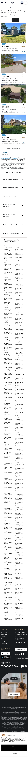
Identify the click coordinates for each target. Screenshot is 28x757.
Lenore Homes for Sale (19, 270)
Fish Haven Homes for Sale (8, 471)
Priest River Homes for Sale (19, 454)
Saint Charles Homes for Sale (19, 499)
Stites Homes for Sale (18, 544)
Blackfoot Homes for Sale (8, 291)
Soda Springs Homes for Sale (19, 529)
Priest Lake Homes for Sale (19, 450)
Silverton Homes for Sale (19, 521)
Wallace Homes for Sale (19, 585)
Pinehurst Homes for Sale (19, 416)
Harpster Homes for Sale (8, 531)
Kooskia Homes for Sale (19, 250)
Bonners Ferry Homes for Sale (8, 310)
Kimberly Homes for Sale (8, 619)
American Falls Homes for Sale (8, 254)
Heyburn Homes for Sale (8, 554)
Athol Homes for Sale (8, 272)
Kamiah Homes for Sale (8, 607)
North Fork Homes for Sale (19, 367)
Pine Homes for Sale (19, 412)
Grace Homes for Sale (7, 505)
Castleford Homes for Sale (8, 344)
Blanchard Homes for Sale (8, 295)
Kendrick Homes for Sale (8, 615)
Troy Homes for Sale (19, 574)
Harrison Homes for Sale (8, 535)
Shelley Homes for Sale (19, 510)
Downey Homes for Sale (8, 426)
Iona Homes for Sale (8, 589)
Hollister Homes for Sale (8, 558)
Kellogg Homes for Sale (8, 611)
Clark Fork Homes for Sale (8, 359)
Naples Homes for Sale (19, 349)
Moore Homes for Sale (18, 322)
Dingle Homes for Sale (7, 411)
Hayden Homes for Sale (8, 543)
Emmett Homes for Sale (8, 453)
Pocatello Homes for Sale (19, 424)
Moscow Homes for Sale (19, 326)
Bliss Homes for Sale (8, 299)
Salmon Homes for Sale (19, 502)
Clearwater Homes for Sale (8, 362)
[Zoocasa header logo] (7, 3)
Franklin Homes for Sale (8, 475)
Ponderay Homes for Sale (19, 431)
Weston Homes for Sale (19, 604)
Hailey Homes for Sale (7, 524)
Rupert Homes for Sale (19, 487)
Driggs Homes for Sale (7, 430)
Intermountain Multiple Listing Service (9, 158)
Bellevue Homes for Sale (8, 287)
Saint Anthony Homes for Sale (19, 495)
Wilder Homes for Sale (19, 611)
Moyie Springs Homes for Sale (19, 334)
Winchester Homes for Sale (19, 615)
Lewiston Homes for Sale (19, 274)
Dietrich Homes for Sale (8, 407)
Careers (3, 636)
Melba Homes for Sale (18, 296)
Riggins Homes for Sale (19, 476)
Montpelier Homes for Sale (19, 319)
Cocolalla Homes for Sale (8, 366)
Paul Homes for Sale (19, 397)
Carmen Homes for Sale (8, 336)
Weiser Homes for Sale (19, 592)
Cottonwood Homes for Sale (8, 381)
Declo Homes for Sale (7, 404)
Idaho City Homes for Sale (8, 574)
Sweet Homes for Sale (19, 559)
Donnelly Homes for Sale (8, 419)
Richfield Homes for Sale (19, 469)
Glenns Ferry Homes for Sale (8, 498)
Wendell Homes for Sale (19, 596)
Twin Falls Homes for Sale (19, 577)
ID (12, 148)
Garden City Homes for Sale (8, 483)
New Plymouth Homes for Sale (19, 356)
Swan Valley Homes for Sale (19, 555)
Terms (5, 741)
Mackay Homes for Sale (19, 281)
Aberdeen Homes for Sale (8, 246)
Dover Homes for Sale (7, 423)
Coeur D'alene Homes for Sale (8, 374)
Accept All (14, 746)
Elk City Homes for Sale (8, 445)
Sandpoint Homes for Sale (19, 506)
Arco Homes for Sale (8, 261)
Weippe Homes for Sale (19, 589)
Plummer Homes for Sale (19, 420)
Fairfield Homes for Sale (8, 456)
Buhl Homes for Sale (8, 317)
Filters (16, 20)
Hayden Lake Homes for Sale (8, 546)
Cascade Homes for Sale (8, 340)
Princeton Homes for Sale (19, 457)
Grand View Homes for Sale (8, 509)
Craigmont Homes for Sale (8, 389)
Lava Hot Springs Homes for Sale (19, 266)
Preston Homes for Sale (19, 446)
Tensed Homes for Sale (19, 566)
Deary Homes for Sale (7, 400)
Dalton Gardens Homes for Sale (8, 396)
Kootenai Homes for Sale (19, 254)
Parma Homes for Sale (19, 394)
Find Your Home (14, 694)
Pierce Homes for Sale (18, 409)
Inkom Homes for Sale (7, 585)
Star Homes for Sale (19, 540)
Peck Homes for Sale (19, 405)
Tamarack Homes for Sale (19, 562)
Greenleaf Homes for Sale (8, 516)
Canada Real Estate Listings (5, 663)
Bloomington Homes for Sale (8, 302)
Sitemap (3, 641)
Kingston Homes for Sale (19, 246)
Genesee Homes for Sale (8, 490)
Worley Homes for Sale (19, 619)
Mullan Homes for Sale (19, 337)
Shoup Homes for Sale (18, 517)
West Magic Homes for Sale (19, 600)
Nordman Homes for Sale (19, 364)
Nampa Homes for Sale (19, 345)
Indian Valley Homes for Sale (8, 581)
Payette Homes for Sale (19, 401)
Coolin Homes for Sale (7, 377)
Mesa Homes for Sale (18, 307)
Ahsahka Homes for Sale (8, 250)
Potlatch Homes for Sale (19, 439)
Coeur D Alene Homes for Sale (8, 370)
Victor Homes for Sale (18, 581)
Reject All (14, 750)
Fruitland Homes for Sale (8, 479)
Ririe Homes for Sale (19, 480)
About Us (3, 638)
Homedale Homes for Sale (8, 561)
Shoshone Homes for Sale (19, 514)
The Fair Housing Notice (19, 727)
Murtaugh (17, 148)
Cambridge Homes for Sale (8, 329)
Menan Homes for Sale (19, 300)
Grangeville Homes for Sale (8, 513)
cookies (6, 737)
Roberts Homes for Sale (19, 484)
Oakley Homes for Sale (19, 371)
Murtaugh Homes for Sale (19, 341)
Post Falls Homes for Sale (19, 435)
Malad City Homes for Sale (19, 285)
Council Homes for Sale (7, 385)
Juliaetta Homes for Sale (8, 604)
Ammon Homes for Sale (8, 257)
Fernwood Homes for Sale (8, 460)
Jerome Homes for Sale (7, 600)
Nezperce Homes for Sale (19, 360)
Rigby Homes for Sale (18, 472)
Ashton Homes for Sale (7, 269)
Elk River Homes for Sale (8, 449)
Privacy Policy (4, 634)
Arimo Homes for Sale (7, 265)
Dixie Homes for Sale (8, 415)
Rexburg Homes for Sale (19, 465)
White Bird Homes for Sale (19, 607)
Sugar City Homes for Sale (19, 547)
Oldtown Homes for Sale (19, 375)
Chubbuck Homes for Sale (8, 355)
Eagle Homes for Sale (7, 438)
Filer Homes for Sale (8, 464)
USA (8, 148)
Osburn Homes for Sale (19, 382)
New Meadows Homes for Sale (19, 352)
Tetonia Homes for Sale (19, 570)
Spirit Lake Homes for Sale (19, 532)
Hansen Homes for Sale (8, 528)
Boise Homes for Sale (7, 306)
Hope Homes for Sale (8, 565)
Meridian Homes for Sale (19, 304)
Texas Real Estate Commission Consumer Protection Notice (14, 724)
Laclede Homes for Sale (19, 261)
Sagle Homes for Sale (18, 491)
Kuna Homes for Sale (19, 257)
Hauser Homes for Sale (7, 539)
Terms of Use (4, 632)
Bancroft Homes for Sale (8, 276)
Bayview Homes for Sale (8, 284)
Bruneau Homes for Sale (8, 314)
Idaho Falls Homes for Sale (8, 577)
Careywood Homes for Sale (8, 332)
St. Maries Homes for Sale (19, 536)
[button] (13, 179)
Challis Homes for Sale (7, 351)
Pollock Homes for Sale (19, 427)
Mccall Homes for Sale (19, 292)
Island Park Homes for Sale (8, 596)
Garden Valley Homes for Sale (8, 486)
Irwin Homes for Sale (8, 592)
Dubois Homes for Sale (7, 434)
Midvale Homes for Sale (19, 315)
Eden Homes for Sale (8, 441)
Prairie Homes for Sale (19, 442)
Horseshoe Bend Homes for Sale (8, 570)
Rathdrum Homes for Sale (19, 461)
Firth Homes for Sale (8, 468)
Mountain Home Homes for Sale (19, 330)
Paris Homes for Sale (19, 390)
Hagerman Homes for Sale (8, 520)
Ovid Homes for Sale (19, 386)
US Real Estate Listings (6, 660)
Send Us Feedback (21, 649)
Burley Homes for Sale (7, 321)
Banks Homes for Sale (7, 280)
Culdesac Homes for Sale (8, 392)
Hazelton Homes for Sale (8, 550)
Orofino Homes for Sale (19, 379)
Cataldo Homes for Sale (8, 347)
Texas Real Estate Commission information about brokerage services (14, 723)
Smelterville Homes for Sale (19, 525)
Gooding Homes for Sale (8, 501)
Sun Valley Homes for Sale (19, 551)
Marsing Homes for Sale (19, 289)
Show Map (14, 678)
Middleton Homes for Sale (19, 311)
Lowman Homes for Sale (19, 277)
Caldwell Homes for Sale (8, 325)
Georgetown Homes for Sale (8, 494)
